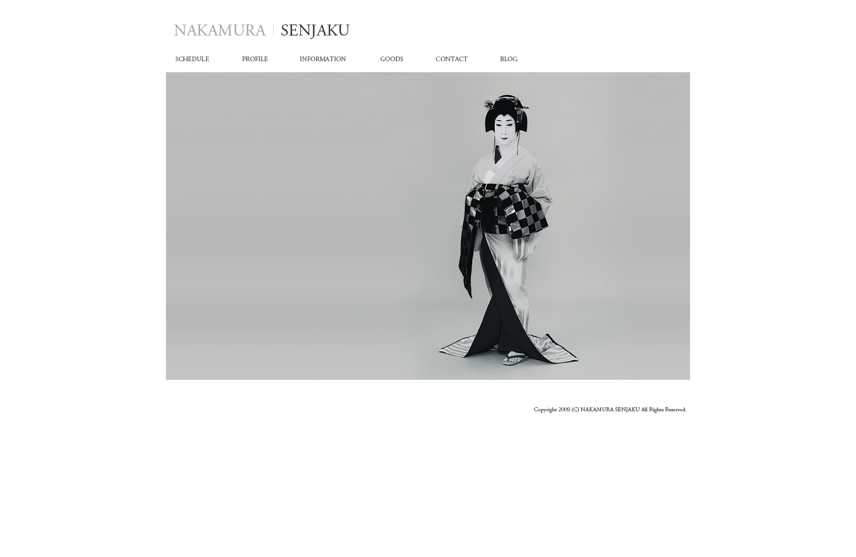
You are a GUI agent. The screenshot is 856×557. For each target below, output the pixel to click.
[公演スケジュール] (199, 62)
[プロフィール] (260, 62)
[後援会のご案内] (322, 62)
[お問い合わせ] (454, 62)
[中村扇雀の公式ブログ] (509, 62)
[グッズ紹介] (395, 62)
